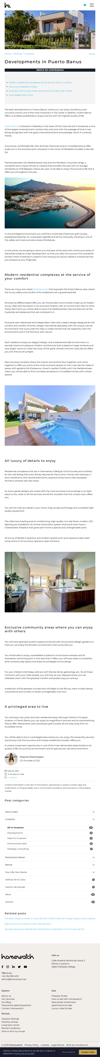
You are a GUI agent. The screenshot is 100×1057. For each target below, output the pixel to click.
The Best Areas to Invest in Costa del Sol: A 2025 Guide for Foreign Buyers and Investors (50, 918)
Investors (29, 54)
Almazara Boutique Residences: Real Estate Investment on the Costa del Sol (44, 929)
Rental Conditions (11, 1028)
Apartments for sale (62, 1005)
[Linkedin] (14, 966)
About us (6, 996)
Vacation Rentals (10, 1019)
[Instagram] (8, 966)
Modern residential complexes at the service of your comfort (40, 82)
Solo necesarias (68, 1052)
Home (8, 54)
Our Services (8, 999)
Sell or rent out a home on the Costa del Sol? (28, 924)
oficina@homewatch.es (14, 979)
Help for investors (49, 838)
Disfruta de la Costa (49, 879)
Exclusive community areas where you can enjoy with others (40, 91)
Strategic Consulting (49, 849)
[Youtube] (26, 966)
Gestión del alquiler (49, 887)
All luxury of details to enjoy (23, 86)
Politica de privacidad (24, 1053)
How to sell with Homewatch (67, 999)
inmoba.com (81, 1045)
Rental (8, 865)
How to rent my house (13, 1031)
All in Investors (49, 827)
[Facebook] (3, 966)
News (49, 894)
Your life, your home (16, 872)
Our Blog (6, 1002)
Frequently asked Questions (16, 1005)
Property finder (59, 996)
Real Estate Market (15, 857)
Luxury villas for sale (62, 1008)
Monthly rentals (10, 1022)
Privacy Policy (32, 1045)
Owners (49, 902)
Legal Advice (57, 1045)
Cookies (45, 1045)
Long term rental (10, 1025)
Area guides (11, 812)
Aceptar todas (88, 1052)
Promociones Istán (49, 843)
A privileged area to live (21, 95)
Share (92, 54)
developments (40, 289)
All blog (18, 54)
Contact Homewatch (13, 1008)
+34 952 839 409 (10, 976)
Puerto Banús (12, 126)
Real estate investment (64, 1002)
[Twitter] (20, 966)
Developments (49, 833)
